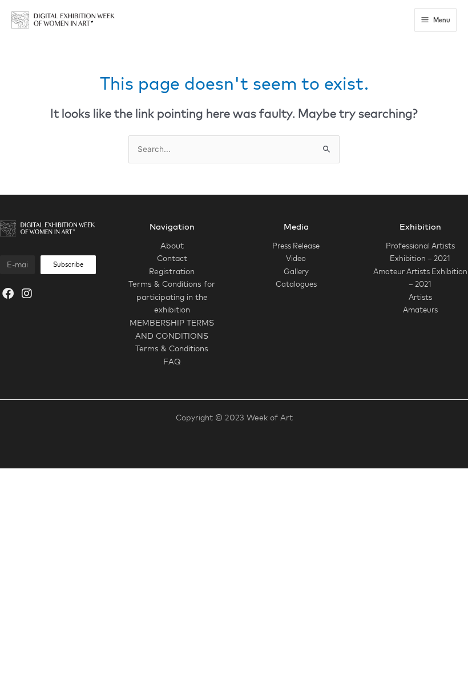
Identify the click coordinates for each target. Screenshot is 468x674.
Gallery (296, 271)
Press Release (296, 245)
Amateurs (420, 309)
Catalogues (296, 283)
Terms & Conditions (171, 348)
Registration (172, 271)
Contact (172, 258)
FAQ (172, 361)
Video (296, 258)
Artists (420, 297)
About (172, 245)
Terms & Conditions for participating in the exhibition (171, 296)
